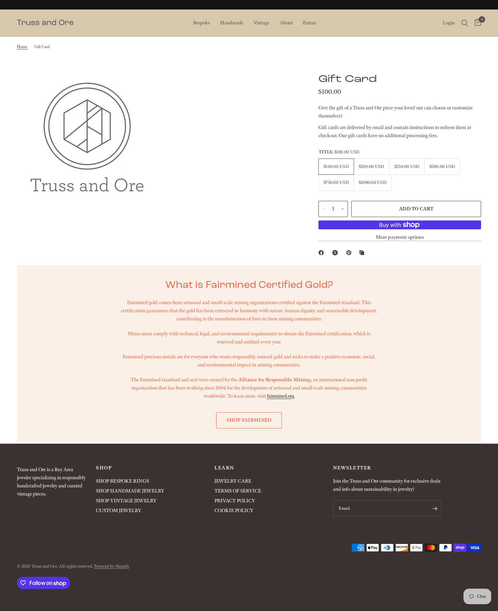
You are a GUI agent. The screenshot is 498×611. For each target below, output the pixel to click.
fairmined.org (280, 396)
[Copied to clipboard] (363, 253)
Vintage (261, 23)
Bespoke (201, 23)
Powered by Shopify (111, 566)
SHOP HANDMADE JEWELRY (130, 491)
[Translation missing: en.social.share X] (336, 253)
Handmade (231, 23)
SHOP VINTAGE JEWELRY (126, 501)
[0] (476, 23)
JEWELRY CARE (232, 481)
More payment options (400, 237)
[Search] (464, 23)
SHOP (104, 468)
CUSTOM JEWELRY (118, 510)
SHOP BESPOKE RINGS (122, 481)
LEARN (224, 468)
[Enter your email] (434, 508)
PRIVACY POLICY (234, 501)
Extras (309, 23)
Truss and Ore (45, 23)
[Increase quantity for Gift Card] (342, 209)
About (286, 23)
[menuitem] (201, 23)
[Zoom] (143, 84)
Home (22, 46)
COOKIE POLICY (233, 510)
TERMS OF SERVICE (237, 491)
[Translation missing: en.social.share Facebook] (322, 253)
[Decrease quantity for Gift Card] (324, 209)
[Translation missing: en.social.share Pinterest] (350, 253)
